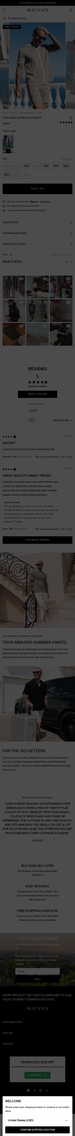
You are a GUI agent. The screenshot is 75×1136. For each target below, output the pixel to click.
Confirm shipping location (37, 1129)
